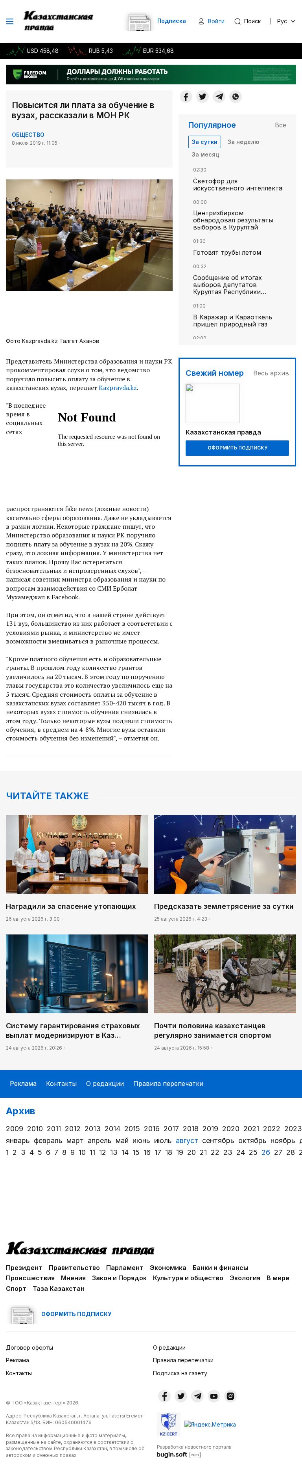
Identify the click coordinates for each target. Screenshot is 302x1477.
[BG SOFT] (194, 1451)
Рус (282, 21)
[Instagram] (230, 1396)
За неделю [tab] (243, 141)
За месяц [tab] (205, 154)
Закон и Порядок (119, 1278)
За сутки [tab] (204, 141)
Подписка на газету (180, 1373)
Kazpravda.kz (118, 387)
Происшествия (30, 1278)
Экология (245, 1278)
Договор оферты (29, 1347)
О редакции (105, 1083)
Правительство (74, 1268)
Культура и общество (188, 1278)
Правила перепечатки (168, 1083)
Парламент (125, 1268)
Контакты (61, 1083)
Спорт (16, 1288)
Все (280, 125)
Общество (28, 134)
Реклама (23, 1083)
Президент (24, 1268)
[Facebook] (186, 96)
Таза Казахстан (59, 1288)
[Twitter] (202, 96)
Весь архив (271, 373)
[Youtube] (214, 1396)
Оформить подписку (237, 448)
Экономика (168, 1268)
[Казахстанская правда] (59, 21)
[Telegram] (219, 96)
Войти (216, 21)
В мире (278, 1278)
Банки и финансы (220, 1268)
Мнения (73, 1278)
